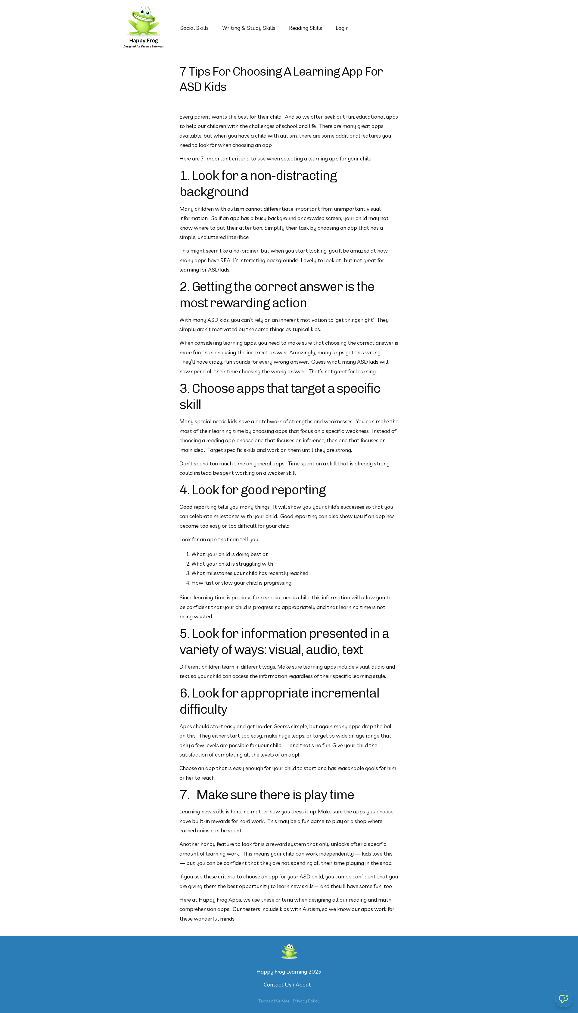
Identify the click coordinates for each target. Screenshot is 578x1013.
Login (342, 27)
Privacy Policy (306, 1001)
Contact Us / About (287, 984)
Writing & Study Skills (248, 27)
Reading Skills (305, 27)
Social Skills (194, 27)
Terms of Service (274, 1001)
